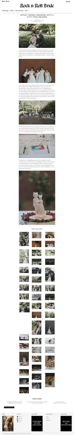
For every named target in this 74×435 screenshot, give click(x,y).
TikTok (19, 421)
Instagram (20, 418)
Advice (12, 10)
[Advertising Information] (66, 423)
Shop (26, 10)
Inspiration (5, 10)
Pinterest (20, 420)
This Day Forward (18, 403)
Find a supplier (19, 10)
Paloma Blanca (40, 403)
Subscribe (68, 1)
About (47, 416)
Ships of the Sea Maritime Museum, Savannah (38, 401)
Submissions (48, 420)
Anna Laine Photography (39, 20)
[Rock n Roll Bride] (37, 5)
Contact (47, 418)
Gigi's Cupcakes (61, 401)
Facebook (20, 416)
